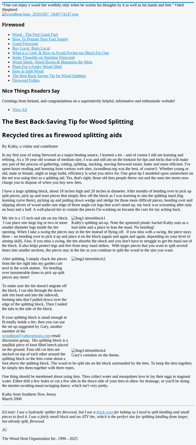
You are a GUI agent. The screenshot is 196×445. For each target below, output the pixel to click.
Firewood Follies (26, 80)
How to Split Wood (28, 71)
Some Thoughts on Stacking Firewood (43, 57)
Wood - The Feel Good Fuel (35, 34)
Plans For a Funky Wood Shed (37, 66)
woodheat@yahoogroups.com (26, 335)
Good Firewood (25, 43)
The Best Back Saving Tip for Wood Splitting (49, 76)
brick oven (104, 412)
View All (19, 109)
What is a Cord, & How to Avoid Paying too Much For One (60, 53)
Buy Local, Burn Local (31, 48)
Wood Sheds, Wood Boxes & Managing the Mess (52, 62)
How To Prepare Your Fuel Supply (40, 39)
